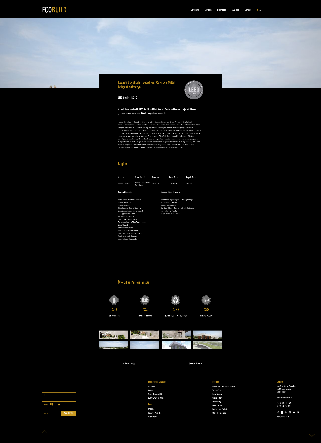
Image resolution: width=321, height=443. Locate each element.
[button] (113, 335)
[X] (282, 412)
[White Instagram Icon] (290, 412)
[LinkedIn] (286, 412)
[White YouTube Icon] (294, 412)
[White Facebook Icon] (278, 412)
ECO (54, 10)
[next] (217, 341)
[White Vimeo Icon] (298, 412)
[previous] (104, 341)
